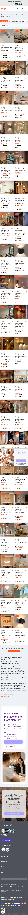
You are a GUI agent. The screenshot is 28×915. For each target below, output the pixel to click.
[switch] (3, 912)
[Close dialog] (27, 449)
